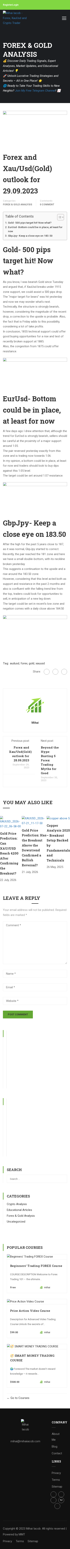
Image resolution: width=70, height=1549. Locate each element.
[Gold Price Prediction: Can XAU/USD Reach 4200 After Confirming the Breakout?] (11, 822)
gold (31, 663)
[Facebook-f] (53, 1494)
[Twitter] (55, 672)
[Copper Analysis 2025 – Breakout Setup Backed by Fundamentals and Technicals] (58, 818)
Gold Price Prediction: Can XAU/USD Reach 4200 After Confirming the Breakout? (9, 853)
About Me (56, 1436)
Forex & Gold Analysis (17, 204)
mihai (35, 722)
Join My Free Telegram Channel (35, 90)
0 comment (47, 204)
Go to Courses (19, 1398)
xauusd (40, 663)
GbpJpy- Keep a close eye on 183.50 (30, 235)
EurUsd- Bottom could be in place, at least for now (35, 229)
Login (15, 4)
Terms (56, 1480)
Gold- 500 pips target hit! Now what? (30, 222)
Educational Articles (19, 1210)
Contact (57, 1453)
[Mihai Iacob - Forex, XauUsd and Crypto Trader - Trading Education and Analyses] (15, 18)
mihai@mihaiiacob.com (25, 1441)
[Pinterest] (64, 672)
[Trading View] (61, 1500)
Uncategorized (16, 1221)
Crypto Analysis (17, 1204)
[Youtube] (57, 1506)
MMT (22, 1534)
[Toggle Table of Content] (58, 217)
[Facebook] (47, 672)
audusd (14, 663)
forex (24, 663)
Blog (54, 1446)
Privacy (56, 1473)
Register (7, 4)
